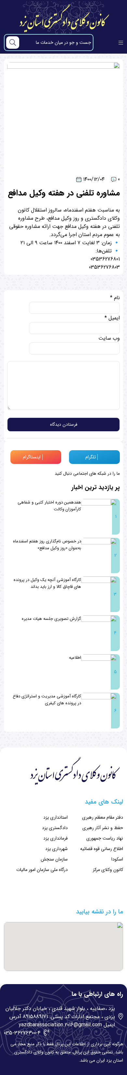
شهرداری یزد (56, 848)
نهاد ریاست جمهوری (104, 838)
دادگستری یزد (55, 827)
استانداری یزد (55, 817)
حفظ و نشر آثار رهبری (102, 827)
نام (115, 298)
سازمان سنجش (54, 859)
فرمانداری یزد (55, 838)
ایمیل (112, 318)
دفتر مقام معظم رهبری (102, 817)
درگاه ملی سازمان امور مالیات (42, 869)
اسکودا (117, 859)
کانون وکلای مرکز (108, 869)
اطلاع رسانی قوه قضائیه (101, 848)
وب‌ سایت (109, 338)
